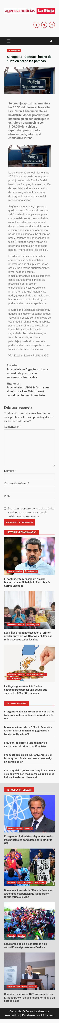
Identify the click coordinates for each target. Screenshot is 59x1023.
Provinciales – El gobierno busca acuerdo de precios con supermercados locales (27, 371)
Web (7, 496)
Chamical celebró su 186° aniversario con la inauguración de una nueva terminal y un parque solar (28, 758)
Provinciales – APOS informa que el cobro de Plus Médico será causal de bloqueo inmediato (28, 389)
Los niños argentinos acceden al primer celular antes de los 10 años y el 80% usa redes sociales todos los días (29, 610)
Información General (36, 674)
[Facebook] (36, 25)
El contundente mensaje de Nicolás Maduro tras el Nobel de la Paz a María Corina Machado (29, 556)
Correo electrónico (16, 483)
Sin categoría (14, 51)
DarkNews (28, 1015)
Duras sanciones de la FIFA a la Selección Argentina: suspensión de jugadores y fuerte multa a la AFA (28, 731)
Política (28, 828)
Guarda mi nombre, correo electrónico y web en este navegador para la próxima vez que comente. (31, 512)
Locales (21, 936)
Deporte (11, 882)
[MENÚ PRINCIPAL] (8, 41)
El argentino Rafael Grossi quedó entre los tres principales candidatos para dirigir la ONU (29, 715)
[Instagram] (52, 25)
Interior (32, 986)
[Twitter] (44, 25)
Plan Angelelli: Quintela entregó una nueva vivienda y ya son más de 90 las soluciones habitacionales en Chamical (29, 774)
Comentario (12, 426)
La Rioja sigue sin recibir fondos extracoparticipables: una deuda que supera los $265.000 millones (29, 663)
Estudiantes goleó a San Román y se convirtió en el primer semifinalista (29, 921)
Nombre (10, 471)
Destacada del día (16, 625)
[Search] (51, 41)
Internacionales (15, 571)
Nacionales (40, 882)
